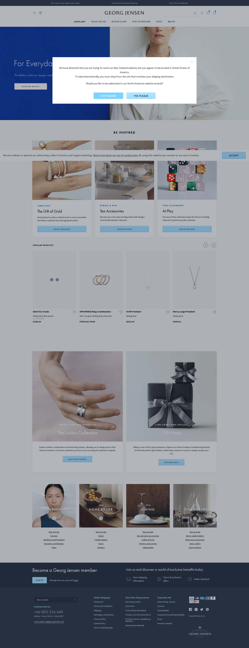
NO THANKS (108, 95)
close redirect (191, 61)
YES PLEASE (141, 95)
